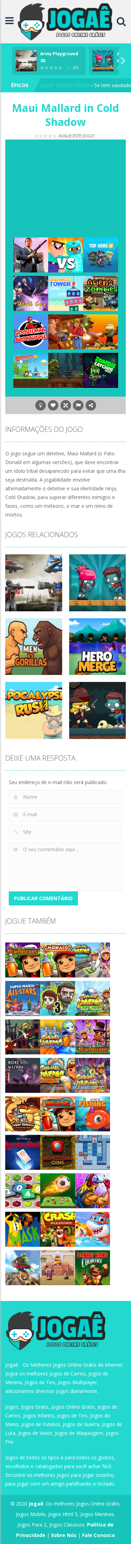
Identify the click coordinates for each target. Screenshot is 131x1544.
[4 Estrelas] (50, 136)
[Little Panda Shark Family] (92, 1228)
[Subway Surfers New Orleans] (92, 1036)
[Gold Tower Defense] (22, 1113)
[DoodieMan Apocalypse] (30, 331)
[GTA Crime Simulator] (30, 254)
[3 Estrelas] (46, 136)
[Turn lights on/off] (40, 405)
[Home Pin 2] (57, 1267)
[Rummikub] (22, 1151)
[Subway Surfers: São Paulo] (92, 998)
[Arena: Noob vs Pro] (65, 254)
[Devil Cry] (30, 293)
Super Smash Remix (64, 85)
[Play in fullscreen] (65, 405)
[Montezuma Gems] (57, 1151)
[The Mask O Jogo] (22, 1228)
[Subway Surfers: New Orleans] (22, 959)
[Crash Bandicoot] (57, 1228)
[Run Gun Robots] (100, 331)
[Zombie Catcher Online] (100, 370)
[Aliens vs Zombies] (100, 293)
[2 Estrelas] (41, 136)
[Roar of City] (92, 1190)
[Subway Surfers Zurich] (57, 1075)
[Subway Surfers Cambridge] (92, 1075)
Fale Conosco (98, 1535)
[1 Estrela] (37, 136)
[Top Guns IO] (100, 254)
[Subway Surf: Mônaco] (57, 959)
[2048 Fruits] (22, 1190)
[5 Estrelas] (55, 136)
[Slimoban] (92, 1151)
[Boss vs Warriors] (65, 370)
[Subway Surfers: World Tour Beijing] (57, 1113)
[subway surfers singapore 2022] (92, 959)
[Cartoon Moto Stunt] (22, 1267)
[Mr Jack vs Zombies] (22, 1036)
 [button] (78, 405)
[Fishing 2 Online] (92, 1113)
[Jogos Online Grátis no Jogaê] (67, 21)
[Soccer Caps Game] (57, 1190)
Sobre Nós (64, 1535)
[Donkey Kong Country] (92, 1267)
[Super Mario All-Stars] (22, 998)
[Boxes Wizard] (22, 1075)
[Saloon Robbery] (65, 331)
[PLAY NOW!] (26, 60)
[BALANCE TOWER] (65, 293)
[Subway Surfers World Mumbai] (57, 1036)
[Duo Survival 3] (57, 998)
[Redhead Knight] (30, 370)
